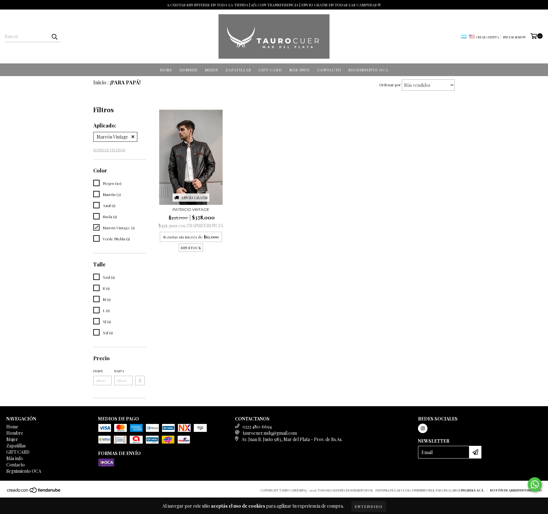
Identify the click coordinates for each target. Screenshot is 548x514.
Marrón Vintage (112, 137)
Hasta (119, 371)
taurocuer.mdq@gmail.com (270, 433)
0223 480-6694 (257, 427)
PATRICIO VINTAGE (191, 209)
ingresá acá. (472, 490)
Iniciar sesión (514, 37)
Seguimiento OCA (368, 69)
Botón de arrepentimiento (516, 490)
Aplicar (140, 380)
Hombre (188, 69)
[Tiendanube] (34, 492)
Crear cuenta (487, 37)
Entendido (369, 506)
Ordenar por (390, 84)
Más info (299, 69)
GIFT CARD (270, 69)
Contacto (329, 69)
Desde (98, 371)
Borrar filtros (109, 149)
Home (166, 69)
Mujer (211, 69)
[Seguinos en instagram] (422, 428)
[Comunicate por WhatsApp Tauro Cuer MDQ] (535, 484)
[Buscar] (54, 36)
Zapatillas (238, 69)
